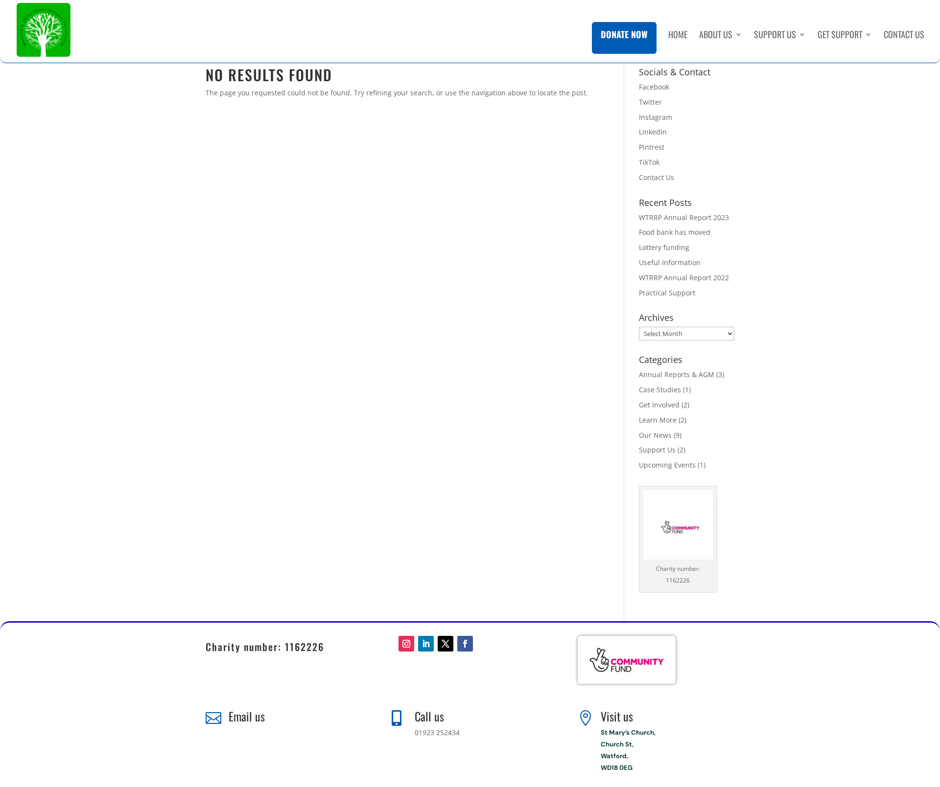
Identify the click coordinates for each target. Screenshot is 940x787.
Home (677, 36)
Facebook (654, 86)
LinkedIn (653, 131)
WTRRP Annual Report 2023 (684, 217)
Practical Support (667, 292)
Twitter (650, 102)
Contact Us (904, 36)
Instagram (655, 117)
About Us (715, 36)
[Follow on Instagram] (406, 644)
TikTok (649, 162)
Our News (655, 435)
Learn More (658, 420)
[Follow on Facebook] (465, 644)
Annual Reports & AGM (676, 374)
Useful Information (670, 262)
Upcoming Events (667, 465)
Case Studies (660, 389)
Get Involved (659, 404)
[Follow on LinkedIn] (426, 644)
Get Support (840, 36)
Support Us (775, 36)
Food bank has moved (674, 232)
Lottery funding (664, 247)
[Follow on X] (445, 644)
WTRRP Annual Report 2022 (684, 277)
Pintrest (651, 147)
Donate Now (624, 34)
